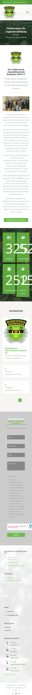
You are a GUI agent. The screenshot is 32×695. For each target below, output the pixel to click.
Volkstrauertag (14, 658)
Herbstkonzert (14, 645)
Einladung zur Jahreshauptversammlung (16, 331)
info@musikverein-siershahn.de (16, 565)
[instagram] (19, 693)
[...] (23, 358)
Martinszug (13, 651)
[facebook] (13, 693)
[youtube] (16, 693)
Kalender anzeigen (9, 674)
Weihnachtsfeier (15, 670)
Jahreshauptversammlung (18, 664)
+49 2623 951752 (12, 562)
